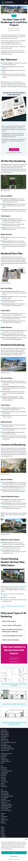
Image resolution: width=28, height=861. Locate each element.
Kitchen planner (4, 731)
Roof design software (5, 745)
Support (2, 821)
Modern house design (5, 800)
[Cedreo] (7, 2)
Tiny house (3, 777)
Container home (4, 772)
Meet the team (4, 816)
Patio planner (4, 737)
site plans (11, 586)
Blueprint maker (4, 739)
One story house (4, 781)
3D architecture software (6, 747)
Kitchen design (4, 791)
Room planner (4, 744)
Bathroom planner (5, 733)
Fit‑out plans (22, 489)
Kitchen (2, 783)
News (14, 15)
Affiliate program (5, 819)
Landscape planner (5, 736)
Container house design (6, 804)
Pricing (2, 762)
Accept (14, 852)
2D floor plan (4, 767)
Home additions (4, 797)
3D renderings (5, 593)
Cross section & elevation (6, 770)
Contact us (3, 818)
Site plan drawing (4, 808)
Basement (3, 785)
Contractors (3, 756)
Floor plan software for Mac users (8, 742)
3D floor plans (22, 586)
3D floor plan (4, 769)
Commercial (3, 780)
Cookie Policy (10, 859)
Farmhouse (3, 775)
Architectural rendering (6, 810)
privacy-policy (17, 859)
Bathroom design (4, 792)
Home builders (4, 755)
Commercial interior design (7, 796)
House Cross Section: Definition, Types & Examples (14, 704)
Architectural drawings (6, 807)
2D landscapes (4, 786)
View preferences (14, 856)
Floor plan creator (5, 740)
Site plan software (5, 750)
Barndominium (4, 774)
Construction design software (7, 748)
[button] (26, 839)
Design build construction (6, 805)
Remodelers (3, 758)
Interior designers (5, 759)
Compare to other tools (6, 761)
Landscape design (5, 794)
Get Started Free (14, 149)
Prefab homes (4, 802)
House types (3, 799)
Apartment (3, 778)
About (2, 815)
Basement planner (5, 734)
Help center (3, 822)
